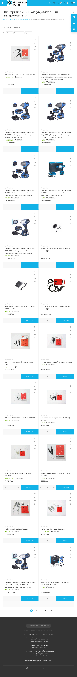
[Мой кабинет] (54, 3)
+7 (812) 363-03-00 (33, 634)
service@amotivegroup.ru (40, 655)
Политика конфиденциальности (40, 668)
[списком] (70, 27)
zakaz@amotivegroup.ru (40, 642)
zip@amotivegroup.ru (40, 647)
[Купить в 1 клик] (34, 46)
